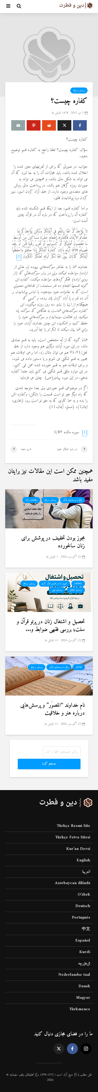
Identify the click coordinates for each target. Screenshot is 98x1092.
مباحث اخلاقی (76, 590)
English (83, 860)
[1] (19, 256)
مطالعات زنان (31, 500)
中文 (86, 929)
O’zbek (84, 894)
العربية (86, 871)
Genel (78, 583)
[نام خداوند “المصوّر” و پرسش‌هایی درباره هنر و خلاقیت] (49, 675)
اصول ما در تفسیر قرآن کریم (54, 583)
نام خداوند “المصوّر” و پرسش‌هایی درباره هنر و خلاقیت (52, 709)
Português (81, 917)
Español (82, 940)
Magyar (83, 997)
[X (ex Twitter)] (58, 1048)
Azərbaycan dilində (72, 883)
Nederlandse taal (74, 974)
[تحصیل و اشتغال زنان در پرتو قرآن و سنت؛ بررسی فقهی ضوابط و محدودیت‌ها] (49, 592)
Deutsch (82, 906)
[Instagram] (85, 1048)
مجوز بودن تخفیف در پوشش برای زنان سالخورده (53, 542)
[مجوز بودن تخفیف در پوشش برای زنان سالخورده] (49, 508)
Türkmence (79, 1009)
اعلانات (79, 667)
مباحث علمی (57, 590)
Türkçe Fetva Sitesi (72, 837)
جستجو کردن (49, 764)
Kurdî (84, 952)
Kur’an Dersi (78, 848)
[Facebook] (72, 1048)
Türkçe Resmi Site (73, 826)
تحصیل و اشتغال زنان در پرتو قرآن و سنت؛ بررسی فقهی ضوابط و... (51, 626)
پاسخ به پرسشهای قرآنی (72, 500)
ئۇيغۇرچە (84, 963)
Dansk (84, 986)
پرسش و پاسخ (79, 90)
